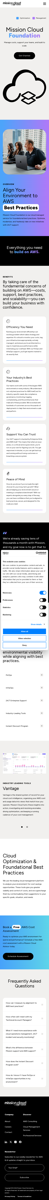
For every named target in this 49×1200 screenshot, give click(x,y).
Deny (24, 645)
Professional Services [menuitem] (32, 1135)
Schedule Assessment (18, 956)
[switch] (42, 600)
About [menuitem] (7, 1121)
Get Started (24, 56)
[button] (21, 827)
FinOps (9, 675)
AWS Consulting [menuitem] (30, 1121)
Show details (36, 624)
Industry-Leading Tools (16, 713)
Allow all (24, 631)
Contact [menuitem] (8, 1132)
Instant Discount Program (17, 726)
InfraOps (9, 688)
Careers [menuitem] (8, 1127)
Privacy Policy (10, 1196)
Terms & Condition (24, 1196)
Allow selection (24, 638)
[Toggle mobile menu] (44, 3)
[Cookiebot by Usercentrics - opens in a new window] (35, 553)
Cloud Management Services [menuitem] (31, 1128)
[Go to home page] (12, 4)
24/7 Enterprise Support (16, 700)
